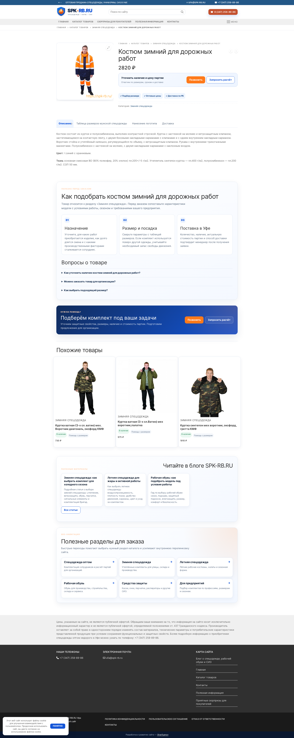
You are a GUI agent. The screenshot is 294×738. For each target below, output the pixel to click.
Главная (61, 27)
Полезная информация (210, 692)
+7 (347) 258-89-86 (228, 2)
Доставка (168, 123)
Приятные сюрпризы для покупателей (211, 702)
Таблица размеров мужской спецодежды (101, 123)
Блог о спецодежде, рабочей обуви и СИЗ (213, 660)
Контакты (201, 685)
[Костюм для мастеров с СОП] (231, 51)
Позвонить (195, 79)
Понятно (58, 726)
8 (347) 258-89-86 (225, 12)
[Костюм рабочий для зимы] (236, 51)
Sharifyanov (162, 734)
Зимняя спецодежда (103, 27)
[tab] (65, 124)
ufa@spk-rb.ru (196, 2)
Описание (65, 123)
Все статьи (71, 509)
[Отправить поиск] (182, 12)
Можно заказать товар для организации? (89, 281)
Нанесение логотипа (144, 123)
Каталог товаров (79, 27)
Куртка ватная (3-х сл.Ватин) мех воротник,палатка (140, 423)
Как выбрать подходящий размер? (86, 290)
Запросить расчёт (220, 79)
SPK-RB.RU (77, 11)
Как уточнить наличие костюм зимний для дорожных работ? (102, 272)
